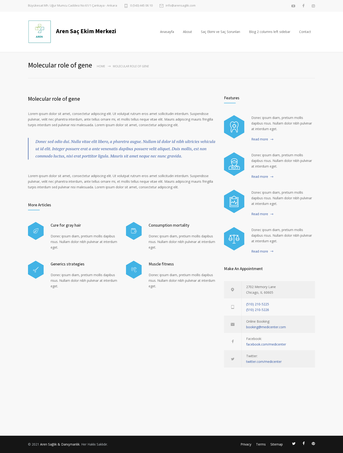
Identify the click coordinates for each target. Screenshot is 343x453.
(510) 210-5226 (257, 309)
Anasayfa (167, 31)
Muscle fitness (161, 264)
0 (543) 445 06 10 (141, 5)
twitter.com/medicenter (264, 361)
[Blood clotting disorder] (234, 127)
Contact (305, 31)
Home (101, 66)
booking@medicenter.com (266, 327)
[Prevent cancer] (234, 239)
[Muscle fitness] (134, 269)
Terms (261, 444)
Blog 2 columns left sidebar (269, 31)
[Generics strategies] (36, 269)
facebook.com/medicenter (266, 344)
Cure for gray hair (66, 225)
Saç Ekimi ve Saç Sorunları (220, 31)
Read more (259, 139)
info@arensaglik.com (181, 5)
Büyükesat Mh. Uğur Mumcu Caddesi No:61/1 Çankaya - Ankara (72, 5)
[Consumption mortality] (134, 230)
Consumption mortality (169, 225)
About (187, 31)
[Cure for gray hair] (36, 230)
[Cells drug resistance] (234, 164)
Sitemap (276, 444)
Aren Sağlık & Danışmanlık (60, 444)
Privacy (246, 444)
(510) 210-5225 (257, 304)
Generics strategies (67, 264)
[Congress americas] (234, 201)
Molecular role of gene (54, 98)
